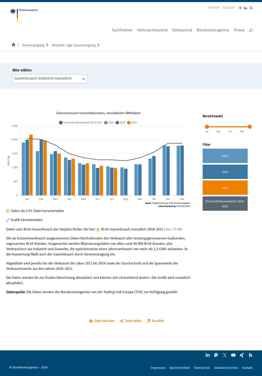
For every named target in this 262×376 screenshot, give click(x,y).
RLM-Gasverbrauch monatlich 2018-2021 (141, 228)
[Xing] (242, 356)
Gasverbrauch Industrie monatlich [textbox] (43, 78)
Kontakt (214, 7)
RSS (251, 8)
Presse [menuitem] (239, 30)
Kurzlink (158, 320)
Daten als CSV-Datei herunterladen (37, 210)
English (229, 7)
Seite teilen (133, 320)
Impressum (158, 367)
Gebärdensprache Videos (245, 8)
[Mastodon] (216, 356)
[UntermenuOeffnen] (47, 44)
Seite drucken (104, 320)
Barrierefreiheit (180, 367)
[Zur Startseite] (24, 16)
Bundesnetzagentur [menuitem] (213, 30)
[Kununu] (250, 356)
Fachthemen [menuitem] (122, 30)
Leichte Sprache (240, 8)
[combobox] (49, 78)
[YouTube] (233, 356)
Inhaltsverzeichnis (226, 367)
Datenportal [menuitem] (182, 30)
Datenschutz (202, 367)
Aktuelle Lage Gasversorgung (74, 44)
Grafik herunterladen (26, 219)
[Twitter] (225, 356)
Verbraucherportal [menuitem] (152, 30)
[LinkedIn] (207, 356)
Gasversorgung (33, 44)
